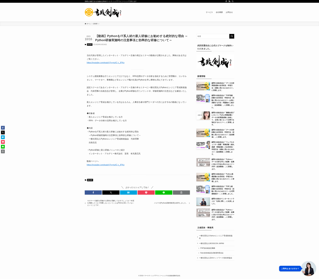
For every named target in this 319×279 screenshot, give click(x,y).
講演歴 (90, 44)
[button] (93, 192)
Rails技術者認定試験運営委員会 (211, 253)
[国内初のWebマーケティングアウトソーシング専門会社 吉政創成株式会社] (103, 12)
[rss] (229, 1)
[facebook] (226, 1)
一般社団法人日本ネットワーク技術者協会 (215, 258)
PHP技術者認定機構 (207, 248)
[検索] (232, 1)
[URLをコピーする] (181, 192)
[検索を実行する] (231, 36)
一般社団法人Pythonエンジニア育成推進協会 (215, 237)
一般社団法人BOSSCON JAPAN (211, 243)
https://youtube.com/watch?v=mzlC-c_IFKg (105, 63)
